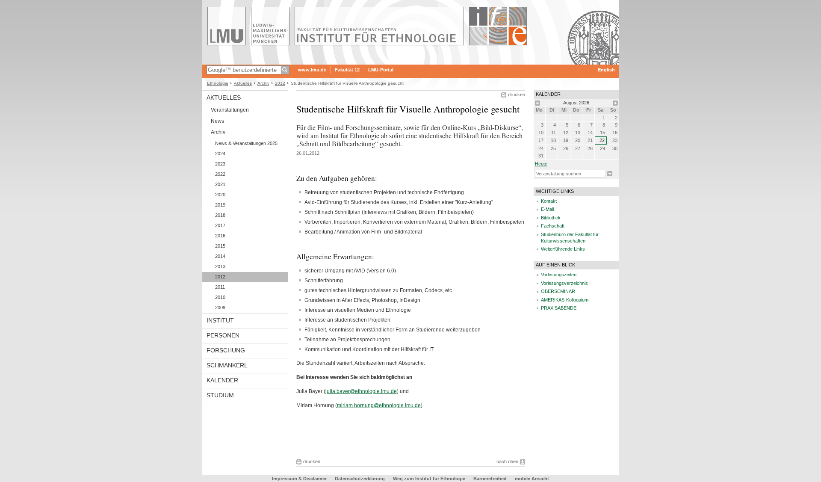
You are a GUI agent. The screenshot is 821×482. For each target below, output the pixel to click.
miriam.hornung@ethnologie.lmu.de (379, 405)
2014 (220, 256)
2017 (220, 225)
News (217, 121)
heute (541, 163)
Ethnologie (217, 83)
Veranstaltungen (230, 110)
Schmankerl (227, 365)
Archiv (263, 83)
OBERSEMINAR (558, 291)
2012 (280, 83)
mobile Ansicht (532, 478)
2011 (220, 287)
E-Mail (547, 209)
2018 (220, 215)
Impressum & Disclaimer (299, 478)
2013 (220, 266)
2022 (220, 174)
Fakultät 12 (347, 69)
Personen (223, 335)
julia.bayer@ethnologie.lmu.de (361, 391)
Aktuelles (243, 83)
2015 (220, 245)
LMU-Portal (380, 69)
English (606, 69)
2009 (220, 307)
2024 (220, 153)
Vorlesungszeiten (558, 274)
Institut (220, 320)
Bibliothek (551, 217)
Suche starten (609, 173)
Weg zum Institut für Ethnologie (429, 478)
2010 (220, 297)
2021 (220, 184)
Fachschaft (552, 225)
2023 (220, 163)
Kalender (222, 380)
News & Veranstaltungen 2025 (246, 143)
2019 (220, 204)
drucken (516, 94)
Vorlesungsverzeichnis (564, 283)
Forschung (226, 350)
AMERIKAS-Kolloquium (564, 299)
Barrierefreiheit (490, 478)
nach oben (507, 461)
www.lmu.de (312, 69)
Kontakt (549, 201)
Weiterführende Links (563, 248)
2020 (220, 194)
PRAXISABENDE (558, 307)
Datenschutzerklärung (360, 478)
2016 (220, 235)
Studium (220, 395)
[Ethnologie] (410, 62)
